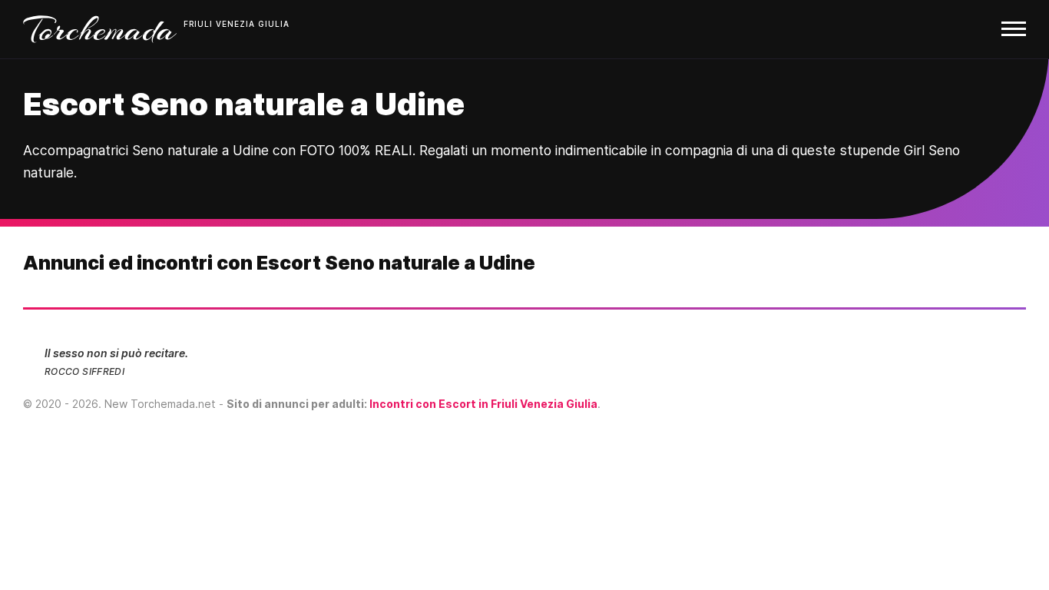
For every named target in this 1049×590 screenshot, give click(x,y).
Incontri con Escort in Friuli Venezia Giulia (483, 403)
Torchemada (100, 29)
